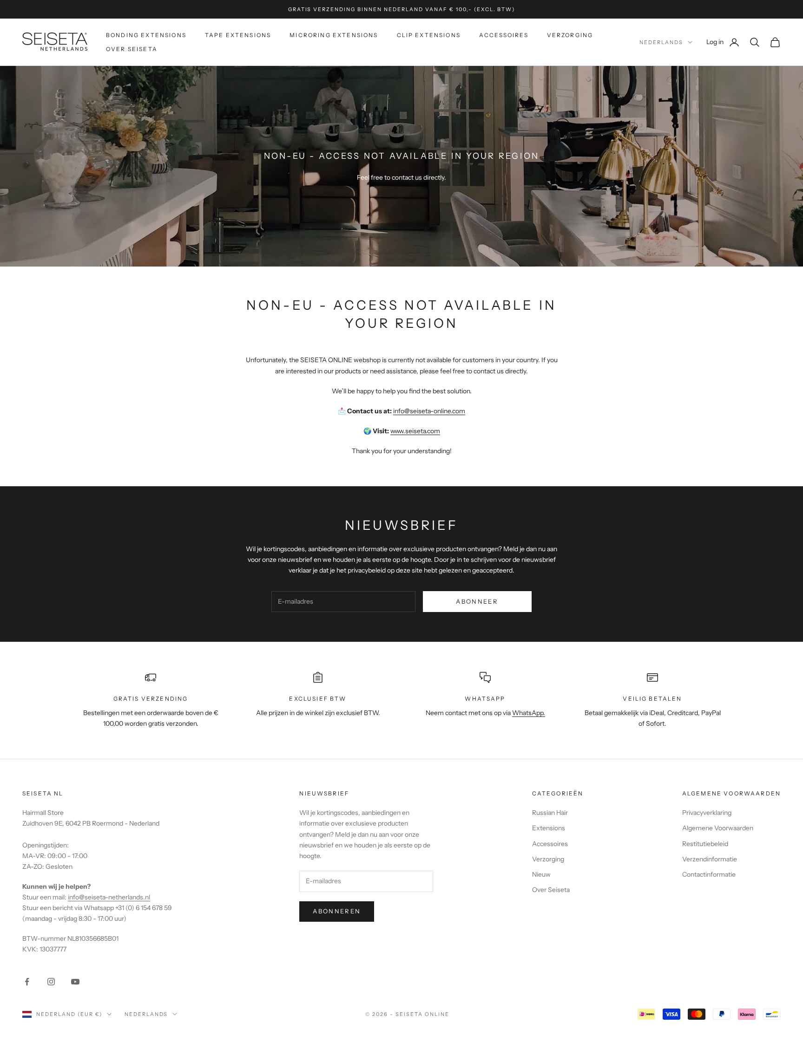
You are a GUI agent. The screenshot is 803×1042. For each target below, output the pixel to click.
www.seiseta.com (415, 431)
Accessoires (503, 35)
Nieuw (541, 874)
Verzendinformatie (709, 859)
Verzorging (570, 35)
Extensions (548, 828)
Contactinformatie (709, 874)
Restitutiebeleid (705, 844)
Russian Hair (550, 812)
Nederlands (661, 42)
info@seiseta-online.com (429, 411)
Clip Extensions (429, 35)
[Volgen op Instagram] (51, 981)
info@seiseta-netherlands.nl (109, 897)
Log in (723, 41)
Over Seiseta (132, 49)
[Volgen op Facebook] (27, 981)
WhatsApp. (528, 713)
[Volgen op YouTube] (75, 981)
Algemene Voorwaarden (717, 828)
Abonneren (337, 911)
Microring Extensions (334, 35)
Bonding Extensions (146, 35)
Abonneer (477, 601)
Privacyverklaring (706, 812)
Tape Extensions (238, 35)
